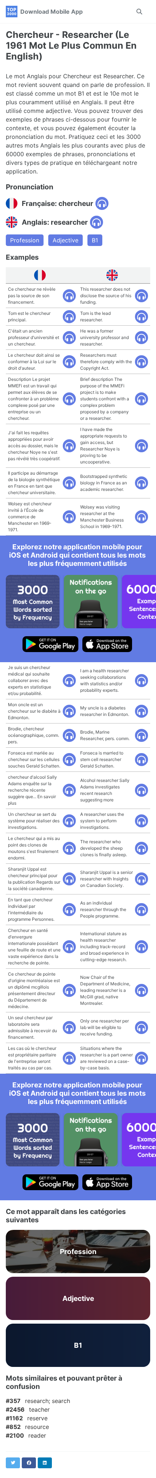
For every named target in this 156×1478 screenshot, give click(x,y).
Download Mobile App (51, 11)
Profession (24, 240)
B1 (95, 240)
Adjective (65, 240)
